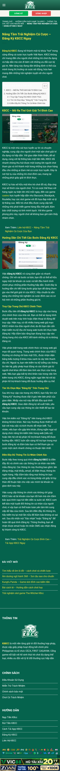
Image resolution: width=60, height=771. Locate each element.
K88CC (5, 643)
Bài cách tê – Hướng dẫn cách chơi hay (22, 587)
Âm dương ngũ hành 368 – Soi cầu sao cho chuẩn (28, 576)
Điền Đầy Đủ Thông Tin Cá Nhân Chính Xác (27, 103)
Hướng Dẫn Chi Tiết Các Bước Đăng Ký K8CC (26, 93)
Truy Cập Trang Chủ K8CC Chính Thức (25, 97)
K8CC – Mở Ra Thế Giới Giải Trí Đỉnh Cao (24, 90)
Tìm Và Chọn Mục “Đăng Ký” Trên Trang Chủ (28, 100)
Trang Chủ (7, 21)
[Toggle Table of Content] (43, 85)
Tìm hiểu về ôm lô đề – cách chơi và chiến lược (26, 570)
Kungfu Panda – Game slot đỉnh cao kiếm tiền (26, 582)
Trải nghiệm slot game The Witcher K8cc (23, 593)
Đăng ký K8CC (9, 50)
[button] (4, 5)
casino (5, 195)
